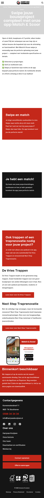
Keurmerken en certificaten (14, 445)
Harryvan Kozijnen (10, 433)
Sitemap (8, 492)
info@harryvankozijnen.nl (13, 418)
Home (5, 7)
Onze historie (8, 437)
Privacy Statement (18, 492)
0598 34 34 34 (11, 414)
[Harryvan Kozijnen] (22, 2)
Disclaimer (29, 492)
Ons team (7, 441)
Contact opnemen (22, 458)
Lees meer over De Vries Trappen (18, 295)
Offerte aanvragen (22, 465)
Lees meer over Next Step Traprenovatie (21, 328)
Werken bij (7, 449)
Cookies (37, 492)
